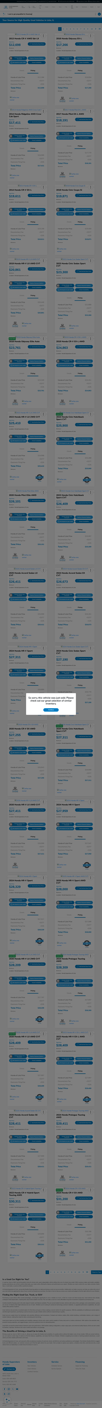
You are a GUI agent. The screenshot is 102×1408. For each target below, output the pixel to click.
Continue (51, 710)
